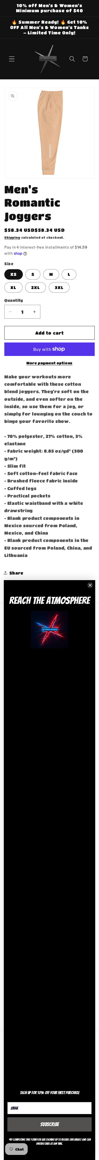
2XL (35, 287)
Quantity (13, 300)
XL (13, 287)
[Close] (90, 585)
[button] (11, 58)
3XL (59, 287)
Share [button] (16, 572)
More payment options (49, 363)
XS (13, 274)
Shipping (12, 237)
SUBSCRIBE (49, 1124)
